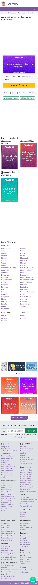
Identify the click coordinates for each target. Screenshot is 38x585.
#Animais (7, 93)
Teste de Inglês (25, 497)
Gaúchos (4, 294)
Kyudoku (4, 462)
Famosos (4, 287)
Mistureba (4, 529)
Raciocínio (24, 301)
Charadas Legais (6, 559)
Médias (4, 318)
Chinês (3, 265)
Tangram (4, 509)
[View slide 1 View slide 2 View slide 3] (19, 367)
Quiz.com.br (24, 572)
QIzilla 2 (23, 515)
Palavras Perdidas (7, 469)
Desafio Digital (6, 494)
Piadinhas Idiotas (26, 277)
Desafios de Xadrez (7, 456)
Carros (3, 260)
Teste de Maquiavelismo (28, 500)
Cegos (3, 263)
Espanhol (4, 285)
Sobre (35, 583)
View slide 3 (21, 373)
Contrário (5, 270)
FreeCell (23, 538)
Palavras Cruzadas (7, 532)
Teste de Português (26, 504)
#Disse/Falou (23, 93)
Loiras (22, 256)
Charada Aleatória (12, 98)
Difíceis (4, 320)
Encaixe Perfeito (6, 500)
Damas (22, 555)
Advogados (5, 248)
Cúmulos (4, 272)
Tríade (3, 477)
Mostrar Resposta (19, 85)
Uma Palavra (7, 453)
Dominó (23, 525)
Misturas (23, 260)
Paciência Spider (26, 542)
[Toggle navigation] (34, 9)
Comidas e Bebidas (8, 268)
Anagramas (5, 447)
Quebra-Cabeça (6, 473)
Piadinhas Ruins (26, 282)
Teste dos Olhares (26, 506)
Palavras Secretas (7, 471)
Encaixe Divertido (26, 474)
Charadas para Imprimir (9, 570)
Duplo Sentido (6, 280)
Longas (23, 318)
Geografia (5, 297)
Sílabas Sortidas (6, 475)
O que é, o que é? (26, 268)
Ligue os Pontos (25, 485)
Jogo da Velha (24, 559)
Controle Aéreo (25, 523)
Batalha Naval (25, 553)
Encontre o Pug (25, 478)
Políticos (23, 285)
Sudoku (22, 461)
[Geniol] (9, 3)
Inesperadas (6, 301)
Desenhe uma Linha (8, 498)
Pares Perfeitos (25, 489)
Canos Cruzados (6, 490)
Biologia (4, 258)
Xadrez (22, 563)
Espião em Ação (6, 502)
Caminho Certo (6, 486)
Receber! (31, 430)
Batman (4, 256)
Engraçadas (5, 282)
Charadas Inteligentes (8, 557)
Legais (22, 251)
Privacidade (27, 583)
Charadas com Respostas (16, 13)
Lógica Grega (5, 464)
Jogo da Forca (5, 460)
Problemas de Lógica (27, 459)
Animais (4, 253)
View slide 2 (19, 373)
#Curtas (14, 93)
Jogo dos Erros (25, 561)
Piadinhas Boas (26, 270)
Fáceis (3, 316)
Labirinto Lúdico (25, 483)
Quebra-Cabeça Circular (28, 491)
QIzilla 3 (23, 517)
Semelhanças (25, 304)
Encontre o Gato (25, 476)
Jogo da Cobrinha (26, 557)
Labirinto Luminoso (7, 505)
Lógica (22, 253)
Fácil (4, 451)
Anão (3, 251)
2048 (2, 483)
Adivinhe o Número (26, 470)
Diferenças (5, 275)
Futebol (4, 292)
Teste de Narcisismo (27, 502)
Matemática (24, 258)
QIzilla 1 (23, 512)
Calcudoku (23, 447)
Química (23, 299)
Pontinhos (24, 287)
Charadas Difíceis (7, 551)
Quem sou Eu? (25, 297)
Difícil (15, 451)
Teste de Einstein (26, 464)
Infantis (4, 304)
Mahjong (23, 529)
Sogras (23, 306)
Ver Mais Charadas (19, 418)
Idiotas (3, 299)
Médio (9, 451)
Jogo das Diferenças (27, 480)
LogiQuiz (23, 455)
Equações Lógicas (7, 458)
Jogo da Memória (26, 527)
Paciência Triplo (25, 544)
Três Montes (24, 546)
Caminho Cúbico (6, 488)
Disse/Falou (5, 277)
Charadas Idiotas (7, 555)
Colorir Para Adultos (27, 570)
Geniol (3, 13)
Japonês (23, 248)
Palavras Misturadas (8, 466)
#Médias (31, 93)
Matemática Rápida (26, 487)
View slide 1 (16, 373)
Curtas (22, 316)
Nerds (22, 265)
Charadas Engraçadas (8, 553)
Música (23, 263)
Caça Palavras (6, 449)
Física (3, 289)
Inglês (3, 306)
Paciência (23, 540)
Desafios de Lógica (26, 449)
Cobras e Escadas (26, 472)
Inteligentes (5, 309)
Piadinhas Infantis (27, 280)
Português (24, 289)
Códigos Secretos (7, 492)
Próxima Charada (26, 98)
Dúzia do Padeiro (26, 536)
